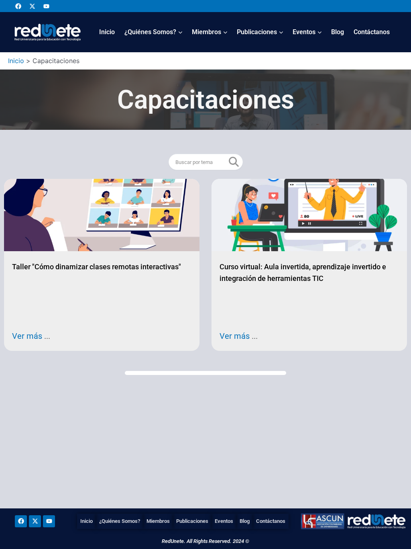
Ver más (28, 336)
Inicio (107, 32)
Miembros (206, 32)
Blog (337, 32)
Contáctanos (372, 32)
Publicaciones (257, 32)
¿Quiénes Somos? (150, 32)
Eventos (304, 32)
